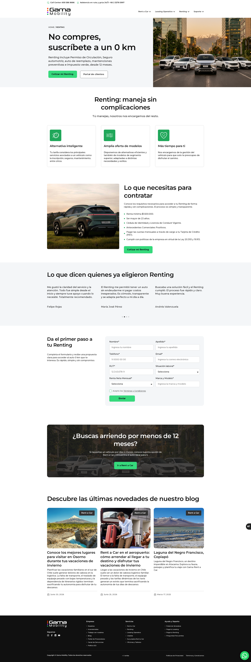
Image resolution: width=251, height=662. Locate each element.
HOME (51, 27)
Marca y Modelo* (165, 378)
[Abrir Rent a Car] (150, 11)
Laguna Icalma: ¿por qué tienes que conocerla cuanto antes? (72, 556)
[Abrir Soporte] (203, 11)
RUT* (112, 366)
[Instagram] (48, 635)
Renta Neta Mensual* (120, 378)
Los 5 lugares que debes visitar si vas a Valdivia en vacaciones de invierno (176, 556)
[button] (122, 316)
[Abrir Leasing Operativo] (174, 11)
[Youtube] (59, 635)
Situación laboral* (165, 366)
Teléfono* (114, 354)
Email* (159, 354)
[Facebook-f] (52, 635)
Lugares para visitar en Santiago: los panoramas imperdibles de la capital (122, 556)
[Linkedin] (55, 635)
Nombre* (114, 341)
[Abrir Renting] (188, 11)
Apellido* (160, 341)
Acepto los (129, 391)
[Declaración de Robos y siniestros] (248, 526)
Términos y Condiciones (134, 391)
